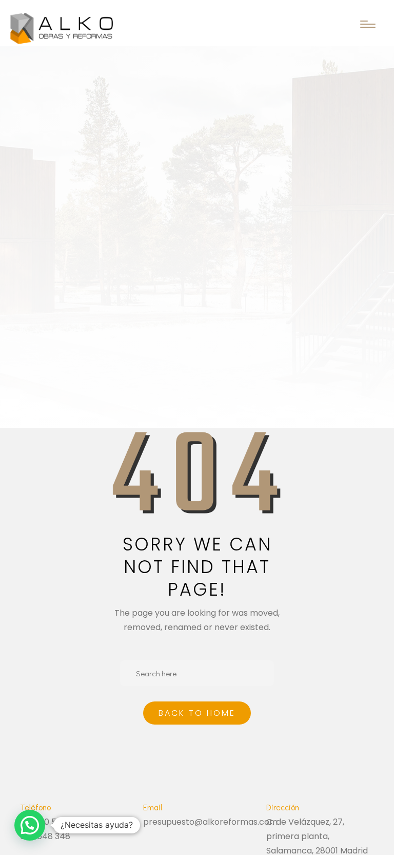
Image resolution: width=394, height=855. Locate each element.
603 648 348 (45, 836)
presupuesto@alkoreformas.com (210, 822)
